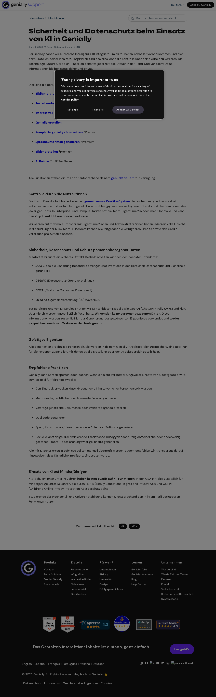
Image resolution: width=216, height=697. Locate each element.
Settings (73, 109)
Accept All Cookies (128, 109)
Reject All (98, 109)
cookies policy (70, 99)
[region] (109, 94)
